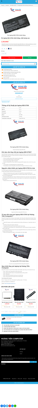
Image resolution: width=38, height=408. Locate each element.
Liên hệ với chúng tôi (19, 98)
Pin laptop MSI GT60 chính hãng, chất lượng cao (14, 317)
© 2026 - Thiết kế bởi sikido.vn (19, 382)
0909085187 (19, 93)
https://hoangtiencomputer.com (10, 283)
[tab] (19, 325)
